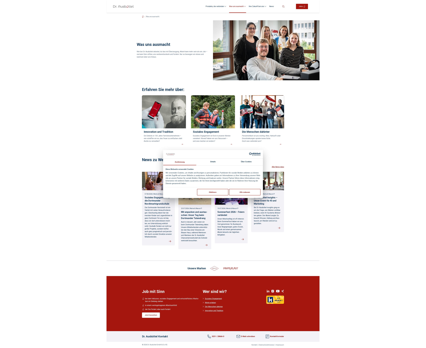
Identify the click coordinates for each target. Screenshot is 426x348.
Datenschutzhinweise (266, 345)
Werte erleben (210, 303)
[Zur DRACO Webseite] (214, 268)
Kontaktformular (277, 336)
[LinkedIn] (268, 291)
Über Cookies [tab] (246, 161)
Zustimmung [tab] (180, 162)
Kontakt (254, 345)
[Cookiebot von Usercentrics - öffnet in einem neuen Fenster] (250, 154)
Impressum (280, 345)
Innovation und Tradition (214, 311)
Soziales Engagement (213, 299)
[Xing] (282, 291)
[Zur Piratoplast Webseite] (231, 268)
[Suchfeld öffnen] (284, 6)
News (271, 6)
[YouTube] (278, 291)
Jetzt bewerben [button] (151, 315)
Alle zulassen (245, 192)
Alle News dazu (278, 167)
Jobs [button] (301, 6)
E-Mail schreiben (248, 336)
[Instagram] (272, 291)
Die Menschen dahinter (214, 307)
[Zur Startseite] (123, 6)
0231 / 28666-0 (218, 336)
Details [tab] (213, 161)
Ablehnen (212, 192)
